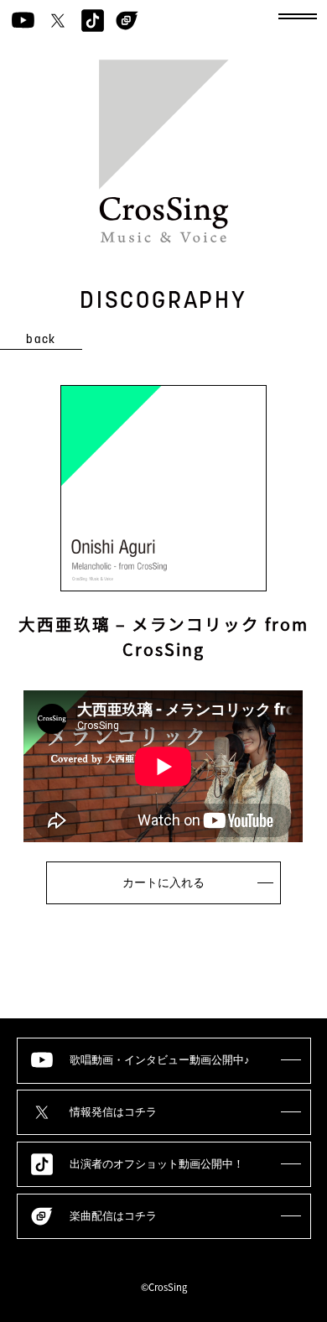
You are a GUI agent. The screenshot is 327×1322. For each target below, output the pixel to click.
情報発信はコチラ (113, 1112)
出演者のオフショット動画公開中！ (157, 1164)
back (41, 340)
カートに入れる (163, 882)
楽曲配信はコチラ (113, 1216)
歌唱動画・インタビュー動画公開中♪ (160, 1060)
